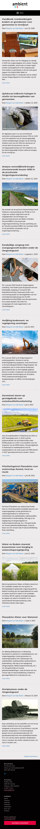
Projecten (7, 804)
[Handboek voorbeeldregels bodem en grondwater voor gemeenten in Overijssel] (20, 44)
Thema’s (7, 800)
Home (6, 798)
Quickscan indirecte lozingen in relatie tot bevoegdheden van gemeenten (19, 96)
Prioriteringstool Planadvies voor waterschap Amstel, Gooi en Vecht (20, 469)
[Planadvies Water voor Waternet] (20, 636)
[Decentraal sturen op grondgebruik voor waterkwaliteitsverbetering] (20, 420)
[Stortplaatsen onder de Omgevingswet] (20, 709)
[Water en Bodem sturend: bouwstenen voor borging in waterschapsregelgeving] (20, 569)
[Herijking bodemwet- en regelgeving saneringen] (20, 342)
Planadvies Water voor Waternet (20, 617)
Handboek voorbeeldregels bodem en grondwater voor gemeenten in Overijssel (17, 22)
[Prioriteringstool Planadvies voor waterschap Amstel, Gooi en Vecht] (20, 491)
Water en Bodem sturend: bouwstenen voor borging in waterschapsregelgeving (17, 547)
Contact (6, 810)
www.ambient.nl (9, 790)
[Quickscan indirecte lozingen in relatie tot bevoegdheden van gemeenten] (20, 118)
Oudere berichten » (31, 756)
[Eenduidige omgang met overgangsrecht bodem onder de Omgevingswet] (20, 269)
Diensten (7, 802)
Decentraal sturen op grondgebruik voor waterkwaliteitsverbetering (17, 398)
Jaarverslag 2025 (9, 819)
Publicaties (7, 806)
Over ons (7, 808)
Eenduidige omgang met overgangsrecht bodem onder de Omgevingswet (20, 248)
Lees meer (6, 83)
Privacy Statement (10, 817)
